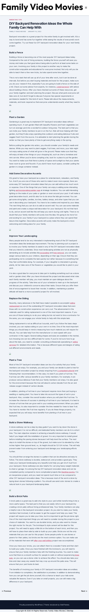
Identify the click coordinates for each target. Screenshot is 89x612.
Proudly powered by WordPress (31, 605)
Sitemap (70, 611)
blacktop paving (68, 472)
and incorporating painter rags (28, 190)
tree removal (58, 253)
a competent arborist (65, 371)
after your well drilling (43, 540)
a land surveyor (63, 87)
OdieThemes (64, 605)
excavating (44, 253)
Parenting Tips (15, 20)
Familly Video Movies (17, 31)
